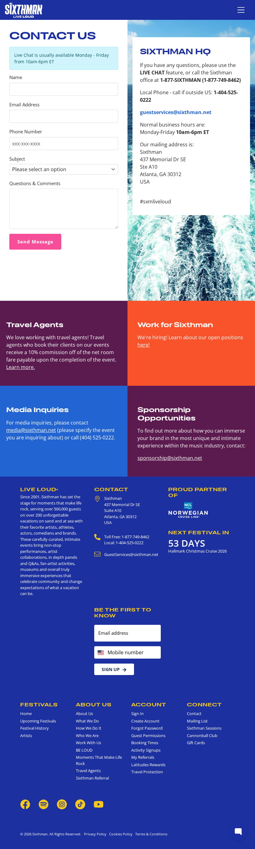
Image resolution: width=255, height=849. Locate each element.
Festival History (34, 728)
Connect (204, 704)
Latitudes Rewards (148, 764)
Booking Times (144, 742)
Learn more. (20, 367)
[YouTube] (99, 804)
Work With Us (88, 742)
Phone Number (25, 131)
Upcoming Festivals (38, 721)
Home (26, 713)
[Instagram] (62, 804)
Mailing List (197, 721)
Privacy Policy (95, 834)
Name (15, 77)
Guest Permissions (148, 735)
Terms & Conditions (150, 834)
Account (148, 704)
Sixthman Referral (92, 778)
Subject (17, 159)
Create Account (145, 721)
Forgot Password (147, 728)
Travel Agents (88, 770)
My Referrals (142, 757)
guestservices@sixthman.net (175, 112)
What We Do (87, 721)
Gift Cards (196, 742)
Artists (26, 735)
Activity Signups (145, 750)
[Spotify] (44, 804)
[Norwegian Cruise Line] (188, 510)
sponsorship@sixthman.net (169, 458)
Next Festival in (198, 532)
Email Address (24, 104)
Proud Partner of (197, 492)
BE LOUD (84, 750)
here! (143, 344)
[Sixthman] (23, 10)
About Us (94, 704)
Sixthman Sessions (204, 728)
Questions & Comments (34, 183)
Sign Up (111, 669)
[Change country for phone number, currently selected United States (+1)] (100, 652)
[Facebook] (25, 804)
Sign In (137, 713)
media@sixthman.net (31, 430)
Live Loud (39, 489)
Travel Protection (147, 772)
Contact (111, 489)
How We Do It (88, 728)
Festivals (39, 704)
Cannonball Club (202, 735)
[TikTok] (80, 804)
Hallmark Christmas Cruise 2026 (197, 551)
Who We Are (87, 735)
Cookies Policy (119, 834)
